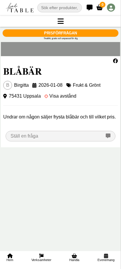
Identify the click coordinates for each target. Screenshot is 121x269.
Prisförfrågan (60, 33)
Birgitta (17, 85)
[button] (60, 21)
